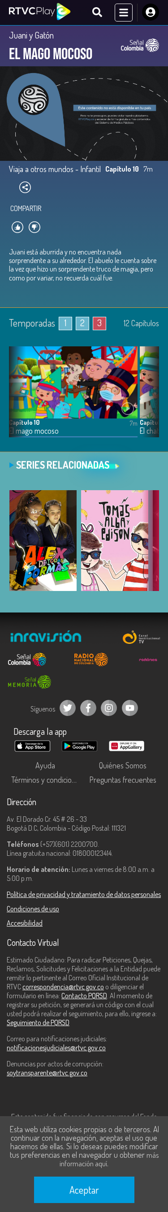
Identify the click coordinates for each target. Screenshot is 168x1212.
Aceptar (84, 1189)
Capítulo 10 (24, 422)
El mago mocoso (34, 431)
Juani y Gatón (31, 35)
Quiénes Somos (122, 765)
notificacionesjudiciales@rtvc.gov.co (56, 1047)
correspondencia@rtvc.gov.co (63, 986)
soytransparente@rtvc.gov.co (47, 1072)
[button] (148, 398)
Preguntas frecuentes (122, 780)
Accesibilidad (25, 923)
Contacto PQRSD (84, 995)
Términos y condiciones (47, 780)
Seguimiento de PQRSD (38, 1022)
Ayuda (45, 765)
